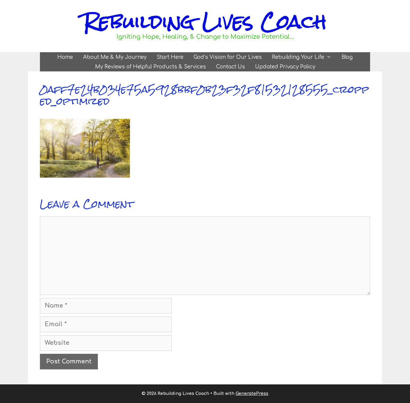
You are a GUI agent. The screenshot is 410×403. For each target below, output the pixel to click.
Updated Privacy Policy (285, 67)
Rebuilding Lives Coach (205, 21)
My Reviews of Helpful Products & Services (150, 67)
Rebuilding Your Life (298, 57)
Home (65, 57)
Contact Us (230, 67)
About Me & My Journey (114, 57)
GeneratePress (252, 393)
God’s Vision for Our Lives (228, 57)
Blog (347, 57)
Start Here (170, 57)
